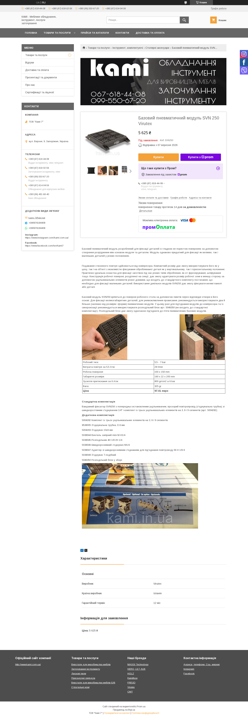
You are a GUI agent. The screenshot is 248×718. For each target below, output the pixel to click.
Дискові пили (78, 673)
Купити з (194, 157)
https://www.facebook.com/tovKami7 (44, 245)
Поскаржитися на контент (117, 713)
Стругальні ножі (80, 687)
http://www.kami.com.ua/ (28, 664)
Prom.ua (141, 706)
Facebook (189, 673)
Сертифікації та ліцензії (39, 92)
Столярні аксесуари (157, 47)
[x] (85, 550)
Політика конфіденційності (145, 713)
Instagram (189, 669)
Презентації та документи (41, 77)
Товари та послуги (57, 32)
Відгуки (29, 62)
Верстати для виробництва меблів (91, 664)
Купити (158, 157)
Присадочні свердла (83, 678)
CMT (130, 691)
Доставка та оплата (150, 32)
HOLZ (130, 673)
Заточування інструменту (85, 669)
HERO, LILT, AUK (136, 669)
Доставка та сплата (37, 70)
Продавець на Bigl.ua (124, 710)
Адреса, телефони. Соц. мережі (202, 664)
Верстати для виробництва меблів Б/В (93, 682)
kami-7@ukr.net (37, 217)
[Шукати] (184, 20)
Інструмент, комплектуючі (127, 47)
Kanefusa (132, 678)
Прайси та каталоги (95, 32)
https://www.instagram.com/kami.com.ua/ (47, 237)
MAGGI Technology (138, 664)
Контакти (122, 32)
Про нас (30, 84)
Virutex (131, 687)
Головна (31, 32)
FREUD (131, 682)
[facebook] (82, 550)
